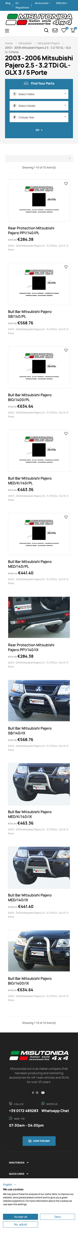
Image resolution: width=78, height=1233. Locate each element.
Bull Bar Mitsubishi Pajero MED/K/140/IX (30, 814)
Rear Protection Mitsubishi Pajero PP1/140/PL (31, 230)
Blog (8, 3)
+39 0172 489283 (23, 1110)
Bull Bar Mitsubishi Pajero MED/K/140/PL (30, 480)
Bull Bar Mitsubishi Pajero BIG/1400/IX (30, 981)
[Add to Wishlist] (66, 183)
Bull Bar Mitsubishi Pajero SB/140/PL (30, 314)
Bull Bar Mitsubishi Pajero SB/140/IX (30, 730)
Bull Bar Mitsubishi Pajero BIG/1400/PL (30, 397)
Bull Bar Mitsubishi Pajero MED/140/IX (30, 897)
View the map (41, 1141)
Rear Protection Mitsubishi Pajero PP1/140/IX (31, 647)
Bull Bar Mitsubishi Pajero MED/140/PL (30, 564)
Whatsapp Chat (55, 1110)
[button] (9, 1184)
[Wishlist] (63, 30)
